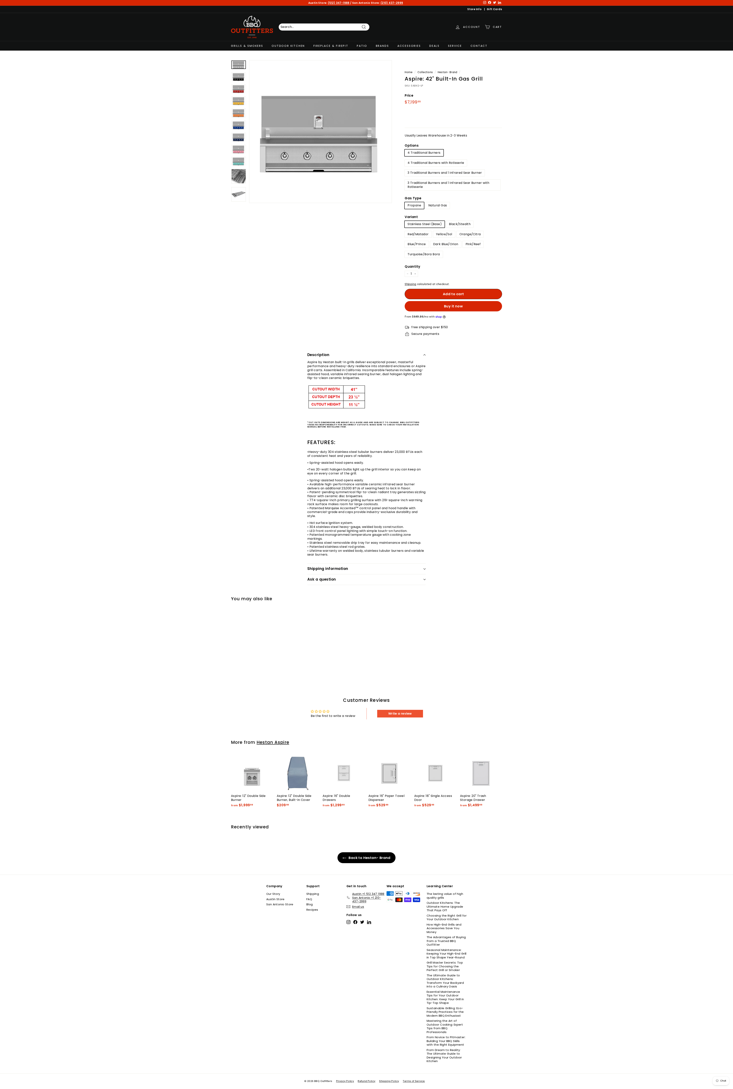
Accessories (409, 46)
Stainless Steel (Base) (425, 224)
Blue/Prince (417, 244)
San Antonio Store (279, 904)
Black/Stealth (460, 224)
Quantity (412, 266)
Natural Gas (437, 205)
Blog (309, 904)
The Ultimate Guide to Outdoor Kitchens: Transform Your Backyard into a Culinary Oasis (445, 981)
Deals (434, 46)
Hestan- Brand (447, 72)
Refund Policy (366, 1081)
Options (412, 145)
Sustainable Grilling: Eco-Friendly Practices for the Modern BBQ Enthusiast (445, 1012)
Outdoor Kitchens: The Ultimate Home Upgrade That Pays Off (445, 906)
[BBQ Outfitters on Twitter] (362, 922)
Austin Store (275, 899)
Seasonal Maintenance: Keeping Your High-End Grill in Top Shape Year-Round (447, 953)
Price (409, 95)
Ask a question (321, 579)
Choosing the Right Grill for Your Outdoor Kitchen (447, 917)
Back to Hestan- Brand (369, 857)
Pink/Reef (473, 244)
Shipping (410, 284)
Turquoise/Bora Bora (424, 254)
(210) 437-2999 (392, 3)
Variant (411, 217)
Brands (382, 46)
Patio (362, 46)
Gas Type (413, 198)
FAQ (309, 899)
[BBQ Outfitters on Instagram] (348, 922)
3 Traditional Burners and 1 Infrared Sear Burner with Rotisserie (448, 185)
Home (409, 72)
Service (455, 46)
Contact (479, 46)
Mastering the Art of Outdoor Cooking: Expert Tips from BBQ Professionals (445, 1026)
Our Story (273, 894)
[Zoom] (320, 131)
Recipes (312, 910)
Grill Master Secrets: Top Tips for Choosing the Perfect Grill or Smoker (445, 966)
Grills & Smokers (247, 46)
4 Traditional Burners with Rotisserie (436, 163)
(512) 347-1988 (339, 3)
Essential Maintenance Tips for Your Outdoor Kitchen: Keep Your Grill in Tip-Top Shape (445, 997)
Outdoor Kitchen (288, 46)
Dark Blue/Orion (445, 244)
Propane (414, 205)
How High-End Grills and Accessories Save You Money (444, 928)
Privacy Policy (345, 1081)
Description (318, 354)
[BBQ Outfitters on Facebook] (355, 922)
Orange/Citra (470, 234)
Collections (425, 72)
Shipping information (327, 568)
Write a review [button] (400, 713)
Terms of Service (414, 1081)
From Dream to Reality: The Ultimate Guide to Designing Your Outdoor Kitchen (444, 1055)
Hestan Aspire (273, 742)
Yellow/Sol (444, 234)
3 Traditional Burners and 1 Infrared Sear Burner (445, 172)
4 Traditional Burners (424, 152)
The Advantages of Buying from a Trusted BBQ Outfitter (446, 941)
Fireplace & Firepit (330, 46)
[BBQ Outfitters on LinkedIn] (369, 922)
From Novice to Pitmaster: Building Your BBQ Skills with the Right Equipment (446, 1041)
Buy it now (453, 306)
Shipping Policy (389, 1081)
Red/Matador (418, 234)
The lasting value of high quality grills (445, 896)
